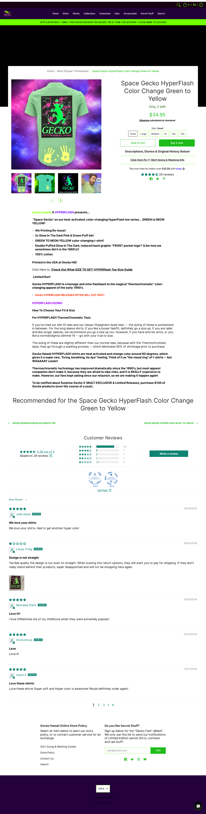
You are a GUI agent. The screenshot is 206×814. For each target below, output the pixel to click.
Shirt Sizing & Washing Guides (58, 746)
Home (50, 71)
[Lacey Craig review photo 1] (16, 583)
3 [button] (104, 705)
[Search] (179, 5)
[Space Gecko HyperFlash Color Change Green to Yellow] (21, 183)
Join (158, 750)
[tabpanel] (103, 300)
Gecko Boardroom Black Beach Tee (34, 423)
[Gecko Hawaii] (7, 13)
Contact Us (47, 758)
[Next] (60, 200)
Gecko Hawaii (99, 797)
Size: (157, 128)
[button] (190, 5)
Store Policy (47, 752)
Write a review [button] (169, 453)
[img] (17, 509)
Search (44, 764)
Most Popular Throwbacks (72, 71)
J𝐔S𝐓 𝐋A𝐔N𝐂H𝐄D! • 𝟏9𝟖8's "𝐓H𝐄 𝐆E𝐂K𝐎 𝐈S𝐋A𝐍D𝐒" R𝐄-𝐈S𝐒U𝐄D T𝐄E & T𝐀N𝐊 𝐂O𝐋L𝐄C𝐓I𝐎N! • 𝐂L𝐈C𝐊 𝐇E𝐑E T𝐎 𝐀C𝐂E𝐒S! (103, 22)
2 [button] (98, 705)
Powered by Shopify (103, 802)
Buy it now (177, 142)
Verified (102, 490)
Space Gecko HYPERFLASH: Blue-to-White (169, 423)
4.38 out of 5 (46, 451)
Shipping (144, 120)
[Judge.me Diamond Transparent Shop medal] (111, 478)
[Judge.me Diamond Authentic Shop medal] (95, 478)
